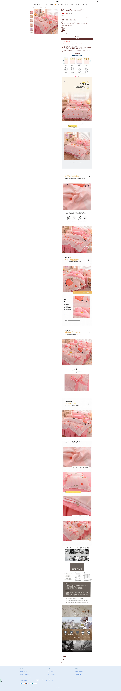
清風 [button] (63, 19)
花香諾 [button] (80, 17)
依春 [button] (67, 17)
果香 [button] (75, 17)
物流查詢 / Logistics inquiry (51, 674)
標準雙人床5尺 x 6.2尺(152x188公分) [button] (68, 23)
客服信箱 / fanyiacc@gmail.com (79, 671)
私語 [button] (71, 19)
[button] (21, 1)
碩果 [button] (67, 19)
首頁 (30, 7)
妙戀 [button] (88, 17)
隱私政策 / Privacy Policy (23, 671)
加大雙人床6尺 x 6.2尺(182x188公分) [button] (82, 23)
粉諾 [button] (71, 17)
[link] (35, 4)
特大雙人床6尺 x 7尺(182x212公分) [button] (67, 25)
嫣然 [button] (75, 19)
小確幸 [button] (63, 17)
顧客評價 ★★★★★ (78, 674)
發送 (37, 680)
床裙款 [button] (63, 29)
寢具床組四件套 (34, 7)
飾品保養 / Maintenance (51, 671)
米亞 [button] (84, 17)
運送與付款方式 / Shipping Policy (24, 674)
